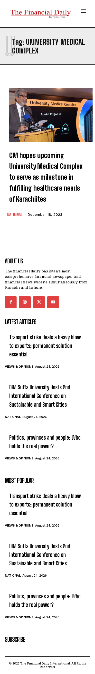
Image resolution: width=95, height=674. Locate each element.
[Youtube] (53, 302)
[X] (39, 302)
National (14, 214)
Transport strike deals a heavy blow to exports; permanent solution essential (45, 346)
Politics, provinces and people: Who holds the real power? (45, 441)
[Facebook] (11, 302)
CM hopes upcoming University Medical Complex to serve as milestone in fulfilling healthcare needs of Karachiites (46, 177)
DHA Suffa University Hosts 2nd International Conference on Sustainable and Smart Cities (39, 396)
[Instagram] (25, 302)
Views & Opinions (19, 366)
